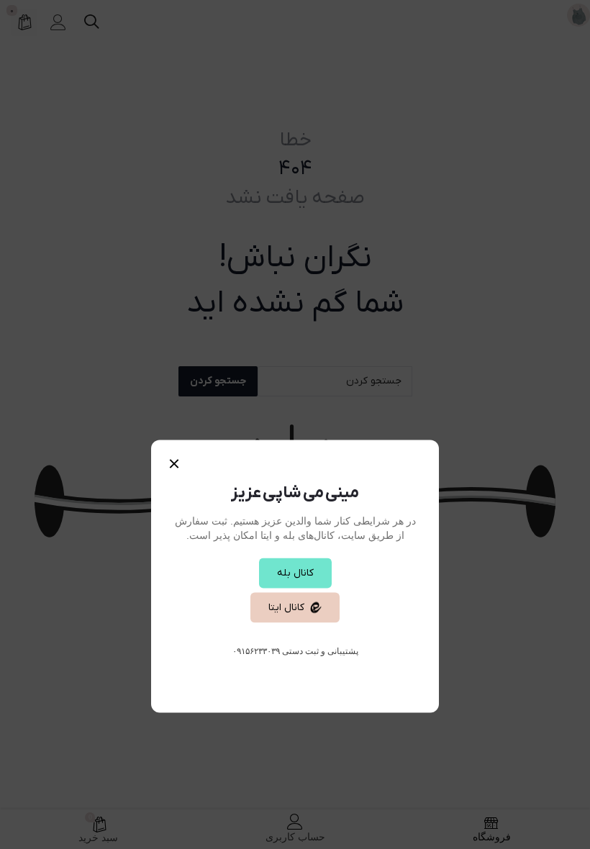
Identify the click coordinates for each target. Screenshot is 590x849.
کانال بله (295, 573)
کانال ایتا (286, 607)
